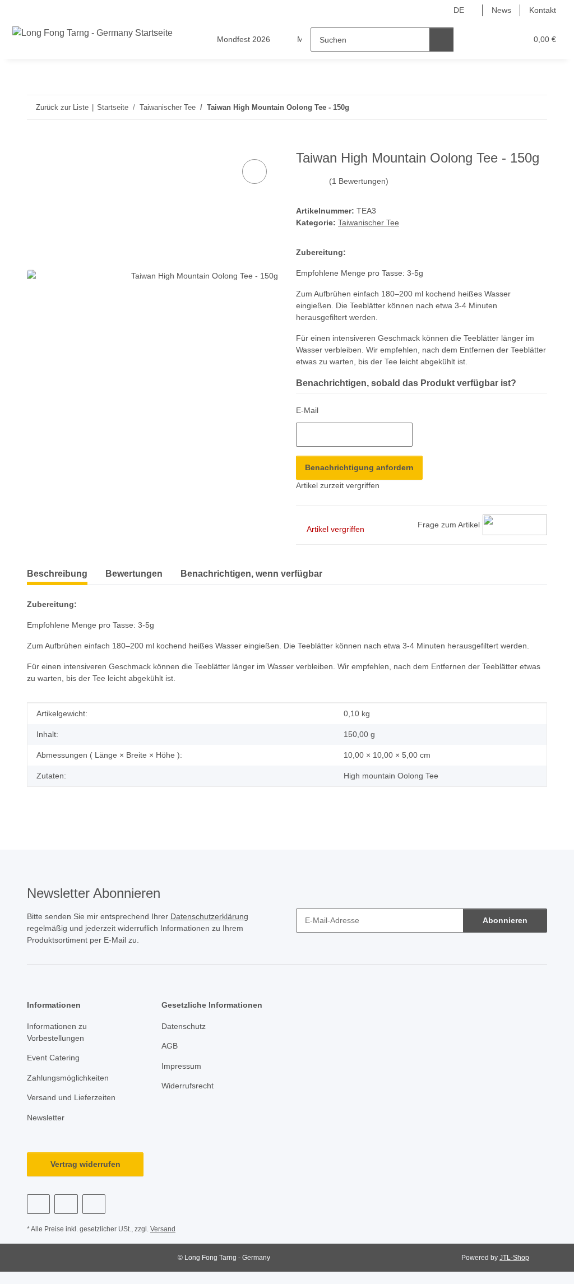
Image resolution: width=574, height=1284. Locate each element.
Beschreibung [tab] (57, 573)
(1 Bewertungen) (358, 181)
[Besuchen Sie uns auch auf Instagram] (93, 1204)
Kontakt (542, 10)
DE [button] (458, 10)
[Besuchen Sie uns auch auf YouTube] (65, 1204)
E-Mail (307, 410)
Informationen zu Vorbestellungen (57, 1032)
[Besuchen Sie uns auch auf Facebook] (38, 1204)
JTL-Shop (514, 1258)
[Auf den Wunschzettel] (254, 171)
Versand (162, 1229)
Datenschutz (183, 1026)
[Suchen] (441, 39)
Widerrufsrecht (187, 1085)
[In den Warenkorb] (36, 144)
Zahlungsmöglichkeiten (68, 1077)
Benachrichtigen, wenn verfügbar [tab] (251, 573)
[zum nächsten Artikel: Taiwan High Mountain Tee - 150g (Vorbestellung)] (535, 107)
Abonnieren (505, 920)
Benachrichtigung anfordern (359, 467)
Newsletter (45, 1117)
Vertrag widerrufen (85, 1164)
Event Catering (53, 1057)
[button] (474, 39)
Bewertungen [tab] (134, 573)
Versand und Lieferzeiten (71, 1097)
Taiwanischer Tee (368, 222)
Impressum (181, 1065)
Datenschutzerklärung (209, 916)
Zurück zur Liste (62, 107)
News (501, 10)
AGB (169, 1045)
